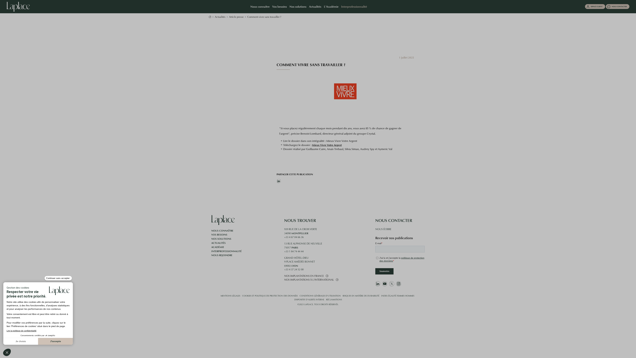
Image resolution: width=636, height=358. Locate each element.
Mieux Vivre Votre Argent (327, 145)
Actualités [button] (315, 6)
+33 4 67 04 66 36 (294, 237)
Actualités (218, 242)
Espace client (597, 6)
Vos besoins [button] (279, 6)
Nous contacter (619, 6)
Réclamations (334, 300)
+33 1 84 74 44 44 (294, 251)
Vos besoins (219, 234)
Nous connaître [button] (260, 6)
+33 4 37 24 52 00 (294, 269)
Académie (217, 247)
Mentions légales (230, 296)
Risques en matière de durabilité (361, 296)
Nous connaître (222, 230)
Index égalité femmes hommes (397, 296)
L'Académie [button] (331, 6)
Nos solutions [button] (298, 6)
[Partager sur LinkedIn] (295, 181)
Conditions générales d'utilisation (320, 296)
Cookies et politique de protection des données (270, 296)
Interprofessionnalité (226, 251)
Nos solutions (221, 238)
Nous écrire (383, 229)
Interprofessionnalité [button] (354, 6)
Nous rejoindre (221, 255)
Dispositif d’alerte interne (309, 300)
